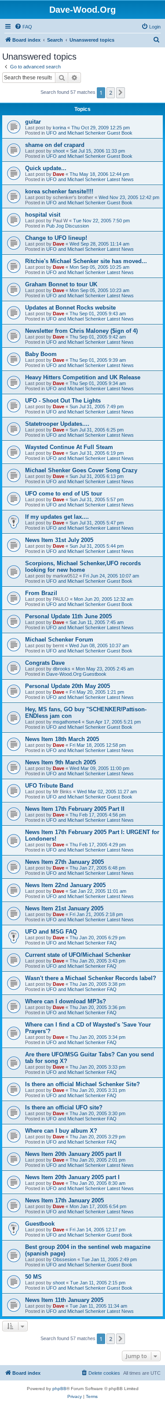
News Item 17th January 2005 (64, 1200)
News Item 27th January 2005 (64, 862)
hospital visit (42, 214)
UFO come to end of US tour (63, 493)
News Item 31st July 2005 (59, 540)
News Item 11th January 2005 (64, 1300)
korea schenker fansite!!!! (59, 191)
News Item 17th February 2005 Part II (75, 809)
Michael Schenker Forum (59, 639)
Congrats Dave (45, 663)
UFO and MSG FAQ (51, 931)
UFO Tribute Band (49, 785)
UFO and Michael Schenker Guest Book (89, 133)
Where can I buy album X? (61, 1130)
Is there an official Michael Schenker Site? (82, 1084)
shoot (59, 150)
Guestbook (40, 1223)
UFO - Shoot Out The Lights (63, 400)
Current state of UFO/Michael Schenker (78, 955)
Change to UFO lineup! (56, 238)
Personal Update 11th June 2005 (68, 616)
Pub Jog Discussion (67, 225)
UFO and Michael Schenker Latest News (90, 179)
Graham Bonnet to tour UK (61, 284)
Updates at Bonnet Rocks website (70, 307)
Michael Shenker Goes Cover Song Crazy (81, 470)
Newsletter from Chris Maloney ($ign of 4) (81, 331)
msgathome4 (67, 721)
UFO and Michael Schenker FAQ (81, 942)
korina (59, 127)
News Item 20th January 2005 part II (73, 1154)
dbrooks (61, 668)
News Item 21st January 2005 (64, 908)
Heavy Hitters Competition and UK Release (82, 377)
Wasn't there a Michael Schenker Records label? (90, 978)
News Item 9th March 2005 (60, 762)
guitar (33, 121)
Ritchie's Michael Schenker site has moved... (86, 261)
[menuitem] (23, 26)
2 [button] (110, 92)
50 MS (33, 1276)
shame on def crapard (54, 145)
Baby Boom (41, 354)
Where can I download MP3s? (65, 1001)
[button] (120, 92)
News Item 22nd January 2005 (65, 885)
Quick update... (45, 168)
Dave (58, 174)
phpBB (59, 1388)
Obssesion (64, 1259)
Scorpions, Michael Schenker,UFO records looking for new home (83, 566)
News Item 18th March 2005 (62, 739)
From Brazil (41, 593)
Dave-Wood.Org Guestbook (76, 674)
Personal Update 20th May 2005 (67, 686)
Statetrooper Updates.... (57, 424)
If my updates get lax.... (57, 517)
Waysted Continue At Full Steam (69, 447)
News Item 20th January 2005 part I (72, 1177)
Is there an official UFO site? (64, 1107)
